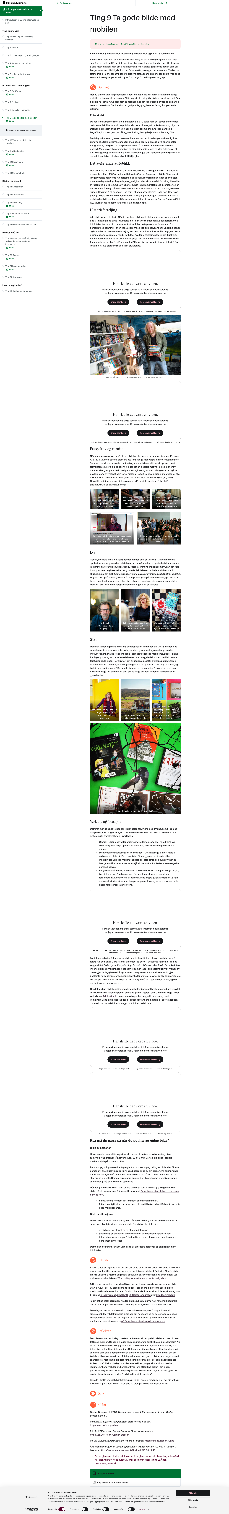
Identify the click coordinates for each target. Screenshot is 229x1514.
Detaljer (142, 1509)
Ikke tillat (193, 1507)
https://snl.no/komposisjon (104, 1425)
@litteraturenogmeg (140, 1294)
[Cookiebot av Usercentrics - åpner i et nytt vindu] (31, 1509)
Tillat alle (193, 1493)
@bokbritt (122, 1294)
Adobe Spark (109, 996)
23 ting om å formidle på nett (107, 44)
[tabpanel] (135, 758)
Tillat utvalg (193, 1500)
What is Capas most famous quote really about (142, 1278)
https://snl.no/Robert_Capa (159, 1440)
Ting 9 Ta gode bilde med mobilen (135, 44)
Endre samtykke (118, 302)
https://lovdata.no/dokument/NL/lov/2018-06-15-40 (127, 1450)
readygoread (109, 1294)
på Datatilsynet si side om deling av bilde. (143, 1321)
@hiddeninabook (165, 1294)
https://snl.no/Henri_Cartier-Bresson (109, 1434)
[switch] (85, 1509)
